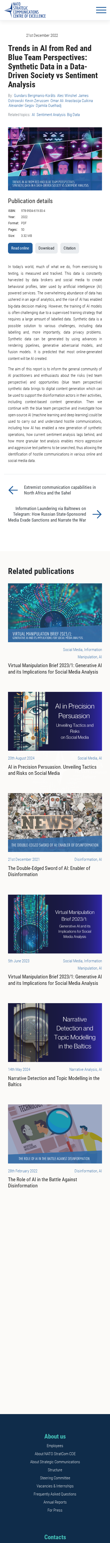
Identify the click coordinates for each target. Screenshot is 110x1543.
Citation (70, 248)
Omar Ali (57, 100)
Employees (55, 1445)
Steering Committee (55, 1478)
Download (46, 248)
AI (33, 114)
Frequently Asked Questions (55, 1494)
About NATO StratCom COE (55, 1453)
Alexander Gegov (21, 105)
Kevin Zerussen (37, 100)
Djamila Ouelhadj (48, 105)
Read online (20, 248)
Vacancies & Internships (55, 1486)
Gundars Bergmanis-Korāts (35, 95)
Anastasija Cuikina (79, 100)
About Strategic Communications (55, 1461)
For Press (55, 1510)
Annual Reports (55, 1502)
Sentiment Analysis (51, 114)
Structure (55, 1470)
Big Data (73, 114)
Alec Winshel (67, 95)
